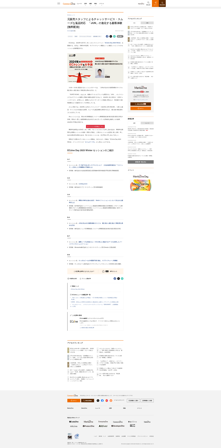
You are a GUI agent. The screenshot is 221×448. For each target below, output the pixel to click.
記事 (85, 3)
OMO (76, 36)
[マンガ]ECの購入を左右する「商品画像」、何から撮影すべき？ (109, 374)
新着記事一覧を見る (140, 162)
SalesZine (84, 408)
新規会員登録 (141, 104)
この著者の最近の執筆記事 (87, 327)
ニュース (79, 3)
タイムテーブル (90, 142)
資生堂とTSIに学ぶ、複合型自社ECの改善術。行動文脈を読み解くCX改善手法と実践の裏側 (141, 129)
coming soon (83, 184)
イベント (101, 3)
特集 (95, 3)
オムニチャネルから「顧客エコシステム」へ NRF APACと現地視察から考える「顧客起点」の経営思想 (110, 350)
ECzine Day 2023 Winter (113, 43)
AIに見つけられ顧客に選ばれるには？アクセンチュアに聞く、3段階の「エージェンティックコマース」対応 (82, 379)
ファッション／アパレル (85, 36)
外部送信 (152, 436)
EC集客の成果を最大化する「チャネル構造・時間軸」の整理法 (110, 356)
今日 (134, 23)
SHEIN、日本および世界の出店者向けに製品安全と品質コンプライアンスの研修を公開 (94, 302)
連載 (90, 3)
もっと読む (73, 306)
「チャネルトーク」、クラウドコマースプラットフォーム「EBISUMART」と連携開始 (94, 304)
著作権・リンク (102, 436)
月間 (147, 23)
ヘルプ (95, 436)
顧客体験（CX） (97, 36)
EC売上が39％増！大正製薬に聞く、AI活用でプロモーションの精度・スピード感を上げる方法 (82, 350)
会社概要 (124, 436)
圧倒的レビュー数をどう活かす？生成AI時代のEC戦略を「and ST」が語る (110, 369)
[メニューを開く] (58, 3)
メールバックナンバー (142, 99)
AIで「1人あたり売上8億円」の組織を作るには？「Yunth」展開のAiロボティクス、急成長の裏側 (82, 371)
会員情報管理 (111, 436)
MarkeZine (70, 408)
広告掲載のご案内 (133, 400)
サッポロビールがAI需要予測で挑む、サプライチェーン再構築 (98, 260)
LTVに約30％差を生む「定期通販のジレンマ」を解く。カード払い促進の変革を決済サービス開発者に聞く (81, 357)
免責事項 (118, 436)
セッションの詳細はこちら (95, 126)
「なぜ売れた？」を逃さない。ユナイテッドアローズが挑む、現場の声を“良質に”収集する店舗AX (111, 362)
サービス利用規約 (131, 436)
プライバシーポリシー (142, 436)
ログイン (142, 108)
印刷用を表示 (73, 278)
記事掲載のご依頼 (147, 400)
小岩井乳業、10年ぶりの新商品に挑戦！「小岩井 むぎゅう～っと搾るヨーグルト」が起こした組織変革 (81, 364)
